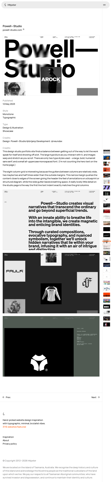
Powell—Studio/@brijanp (23, 141)
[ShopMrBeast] (106, 283)
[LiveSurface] (106, 158)
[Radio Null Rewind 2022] (106, 289)
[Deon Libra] (106, 211)
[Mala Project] (106, 301)
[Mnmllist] (106, 307)
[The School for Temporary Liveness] (106, 277)
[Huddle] (106, 181)
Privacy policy (10, 443)
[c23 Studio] (106, 205)
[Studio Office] (106, 223)
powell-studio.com (12, 29)
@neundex (56, 141)
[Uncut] (106, 152)
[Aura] (106, 235)
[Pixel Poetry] (106, 247)
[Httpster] (106, 259)
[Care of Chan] (106, 170)
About (6, 440)
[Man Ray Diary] (106, 313)
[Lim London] (106, 187)
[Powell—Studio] (106, 241)
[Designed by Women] (106, 318)
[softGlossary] (106, 217)
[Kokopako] (106, 199)
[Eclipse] (106, 295)
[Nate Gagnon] (106, 229)
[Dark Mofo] (106, 324)
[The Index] (106, 271)
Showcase (8, 131)
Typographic (9, 117)
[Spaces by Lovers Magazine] (106, 253)
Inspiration (8, 436)
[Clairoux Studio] (106, 193)
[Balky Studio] (106, 176)
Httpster (11, 4)
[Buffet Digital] (106, 164)
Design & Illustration (13, 127)
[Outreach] (106, 265)
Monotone (8, 114)
